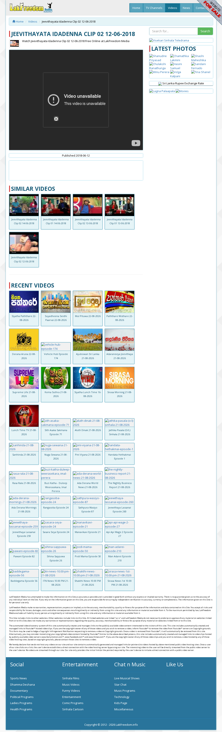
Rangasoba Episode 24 (56, 507)
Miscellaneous (123, 709)
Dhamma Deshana (22, 684)
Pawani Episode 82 (24, 556)
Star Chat (120, 684)
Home (136, 8)
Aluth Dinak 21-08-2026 (88, 430)
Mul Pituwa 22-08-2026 (88, 316)
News (186, 8)
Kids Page (120, 703)
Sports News (18, 678)
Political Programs (22, 697)
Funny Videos (71, 691)
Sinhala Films (70, 678)
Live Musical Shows (127, 678)
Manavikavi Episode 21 (88, 532)
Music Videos (71, 684)
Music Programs (124, 691)
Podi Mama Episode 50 (88, 556)
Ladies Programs (21, 703)
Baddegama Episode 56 (24, 580)
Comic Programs (72, 703)
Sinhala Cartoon (72, 709)
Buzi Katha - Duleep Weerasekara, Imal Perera (55, 487)
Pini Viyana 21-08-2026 (87, 454)
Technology (121, 697)
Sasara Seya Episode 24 (56, 532)
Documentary (19, 691)
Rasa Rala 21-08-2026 (24, 483)
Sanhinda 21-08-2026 (24, 454)
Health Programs (21, 709)
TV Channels (154, 8)
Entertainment (71, 697)
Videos (172, 8)
